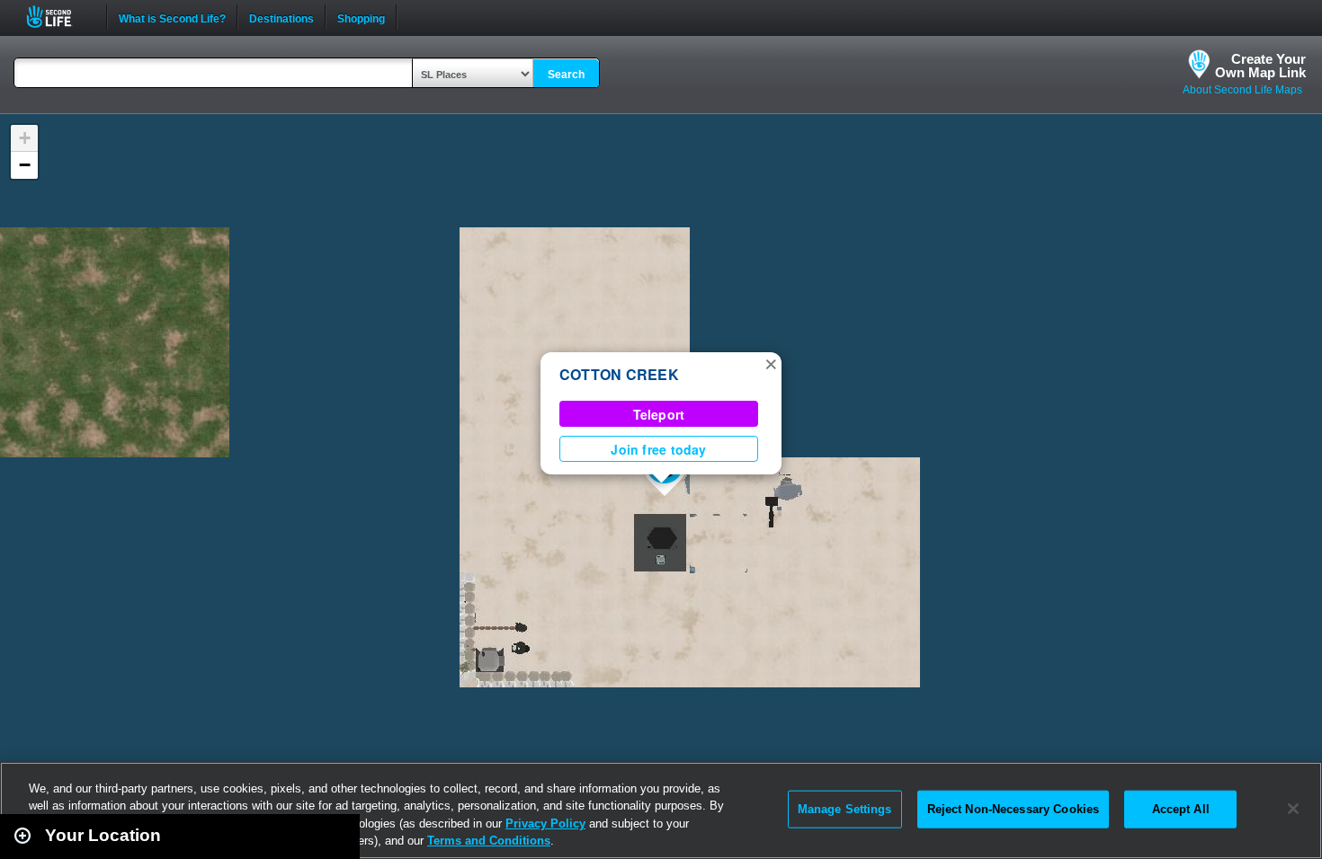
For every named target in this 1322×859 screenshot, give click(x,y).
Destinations (281, 17)
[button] (771, 363)
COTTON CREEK (619, 374)
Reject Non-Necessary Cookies (1013, 809)
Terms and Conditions (488, 840)
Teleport (659, 414)
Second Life (59, 16)
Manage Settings (845, 809)
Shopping (361, 17)
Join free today (658, 449)
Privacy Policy (545, 823)
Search (566, 74)
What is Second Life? (172, 17)
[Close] (1293, 808)
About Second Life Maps (1242, 90)
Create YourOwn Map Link (1260, 65)
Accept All (1181, 809)
